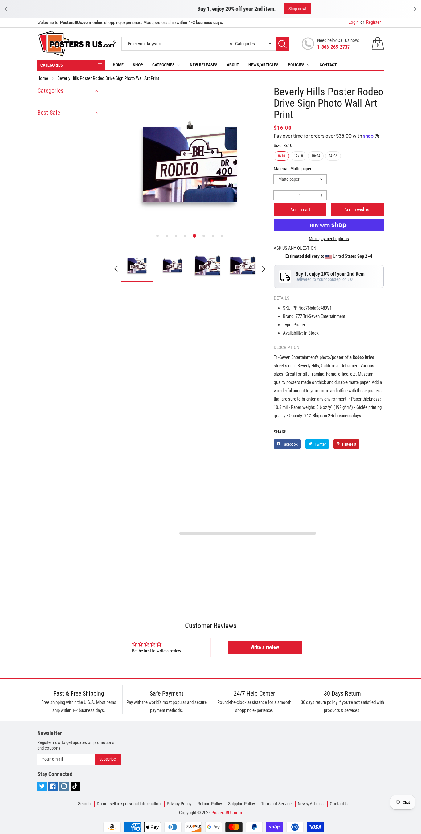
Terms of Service (276, 804)
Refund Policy (210, 804)
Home (118, 64)
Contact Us (339, 804)
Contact (328, 64)
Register (370, 22)
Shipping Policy (241, 804)
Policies (296, 64)
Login (353, 22)
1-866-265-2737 (333, 47)
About (233, 64)
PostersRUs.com (226, 813)
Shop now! (254, 8)
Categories (163, 64)
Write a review (265, 647)
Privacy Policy (179, 804)
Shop (138, 64)
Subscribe (107, 759)
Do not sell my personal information (129, 804)
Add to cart (300, 209)
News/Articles (263, 64)
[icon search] (282, 44)
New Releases (204, 64)
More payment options (329, 238)
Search (84, 804)
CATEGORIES (51, 65)
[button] (157, 235)
